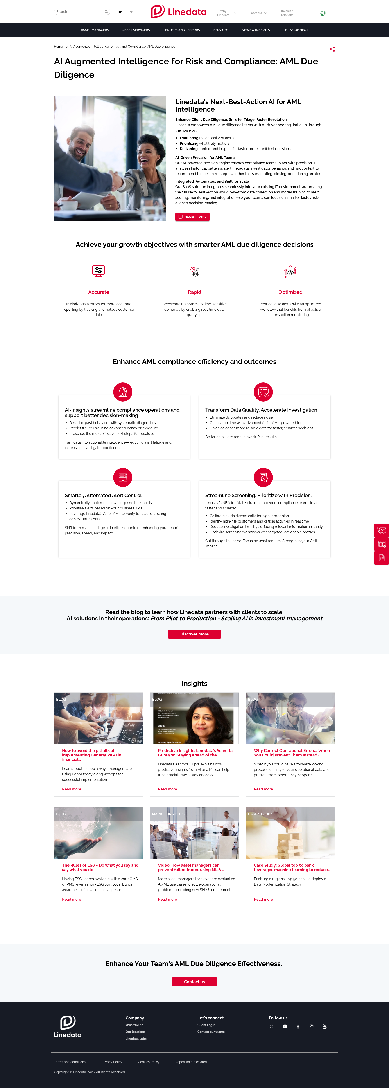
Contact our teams (211, 1032)
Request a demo (195, 216)
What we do (134, 1025)
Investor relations (287, 13)
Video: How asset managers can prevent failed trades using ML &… (191, 867)
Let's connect (295, 30)
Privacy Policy (111, 1062)
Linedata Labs (136, 1039)
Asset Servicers (136, 30)
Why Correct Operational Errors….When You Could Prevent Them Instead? (292, 752)
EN (120, 11)
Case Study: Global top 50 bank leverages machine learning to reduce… (292, 867)
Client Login (206, 1025)
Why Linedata (223, 13)
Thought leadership (381, 558)
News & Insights (256, 30)
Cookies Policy (149, 1062)
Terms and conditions (70, 1062)
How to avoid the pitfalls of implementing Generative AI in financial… (91, 755)
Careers (256, 13)
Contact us (194, 981)
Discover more (194, 634)
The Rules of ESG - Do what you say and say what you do (100, 867)
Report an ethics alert (191, 1062)
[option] (194, 472)
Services (220, 30)
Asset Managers (95, 30)
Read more (71, 789)
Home (58, 46)
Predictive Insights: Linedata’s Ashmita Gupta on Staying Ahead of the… (195, 752)
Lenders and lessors (181, 30)
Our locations (135, 1032)
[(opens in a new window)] (271, 1026)
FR (131, 11)
